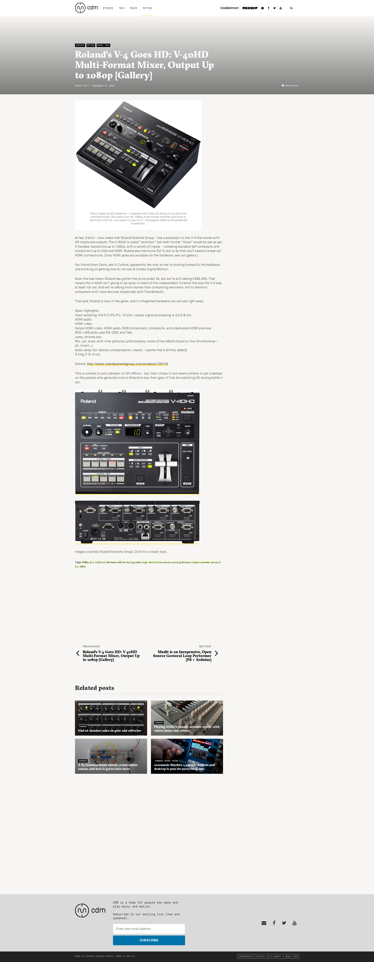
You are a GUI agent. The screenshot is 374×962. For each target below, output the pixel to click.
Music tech (103, 45)
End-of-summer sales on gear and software (109, 730)
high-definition (152, 562)
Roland (186, 562)
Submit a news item (285, 956)
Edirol (102, 562)
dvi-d (93, 562)
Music (133, 8)
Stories (108, 8)
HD (120, 562)
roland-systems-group (204, 562)
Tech (121, 8)
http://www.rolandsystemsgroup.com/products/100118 (127, 364)
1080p (85, 562)
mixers (167, 562)
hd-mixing (128, 562)
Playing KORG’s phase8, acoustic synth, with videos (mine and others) (187, 728)
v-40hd (81, 566)
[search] (291, 8)
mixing (177, 562)
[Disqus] (149, 832)
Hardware (112, 562)
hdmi (138, 562)
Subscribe (149, 940)
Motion (147, 8)
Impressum (245, 956)
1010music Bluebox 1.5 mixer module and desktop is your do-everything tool (184, 767)
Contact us (262, 956)
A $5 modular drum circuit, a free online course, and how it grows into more (108, 767)
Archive (80, 45)
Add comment (291, 86)
